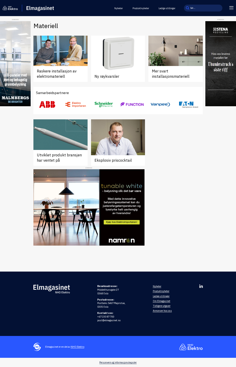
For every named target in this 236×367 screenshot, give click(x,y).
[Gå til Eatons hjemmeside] (188, 104)
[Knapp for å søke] (187, 8)
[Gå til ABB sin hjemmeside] (47, 104)
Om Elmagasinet (161, 301)
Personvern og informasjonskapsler (118, 362)
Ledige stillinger (167, 8)
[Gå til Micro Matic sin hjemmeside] (132, 104)
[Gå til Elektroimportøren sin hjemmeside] (75, 104)
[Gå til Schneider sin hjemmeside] (103, 104)
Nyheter (118, 8)
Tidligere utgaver (162, 305)
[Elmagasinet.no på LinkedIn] (201, 286)
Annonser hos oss (162, 310)
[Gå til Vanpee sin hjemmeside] (160, 104)
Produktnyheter (141, 8)
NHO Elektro (77, 346)
